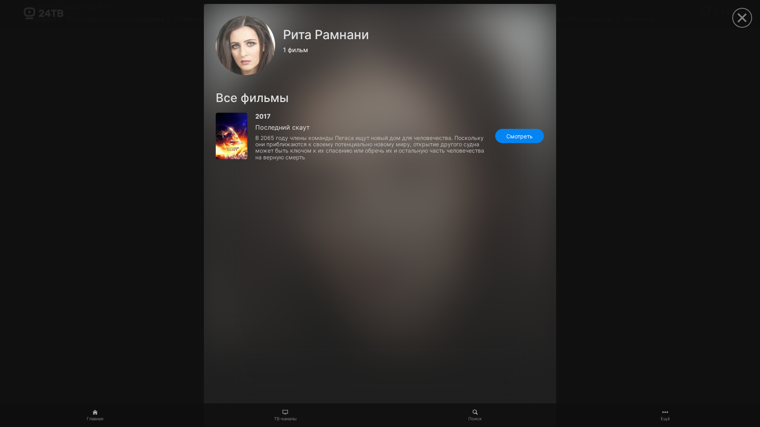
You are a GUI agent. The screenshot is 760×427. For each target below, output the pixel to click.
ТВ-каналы (285, 418)
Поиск (475, 418)
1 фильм (295, 50)
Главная (95, 418)
